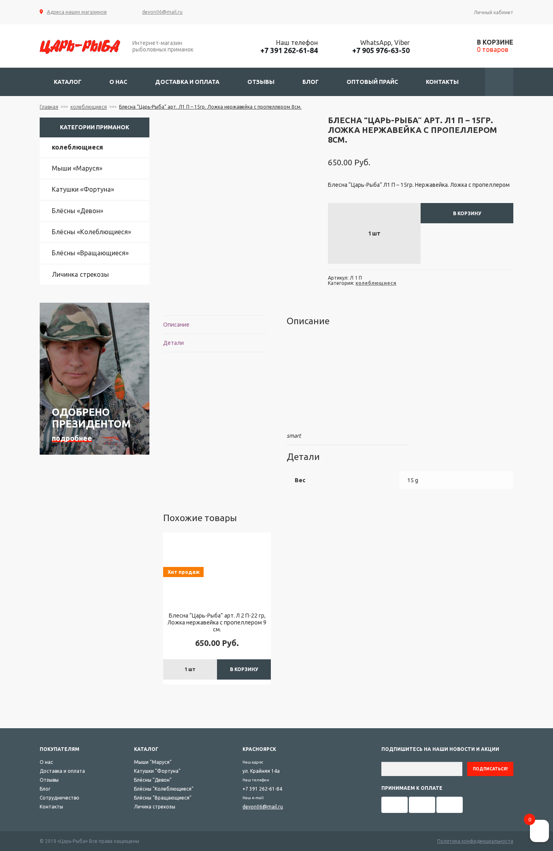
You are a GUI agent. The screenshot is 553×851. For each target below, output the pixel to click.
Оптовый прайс (372, 82)
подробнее (72, 438)
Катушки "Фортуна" (157, 771)
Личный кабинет (493, 12)
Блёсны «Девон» (77, 210)
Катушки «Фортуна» (83, 189)
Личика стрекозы (154, 806)
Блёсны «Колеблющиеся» (91, 231)
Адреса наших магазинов (76, 12)
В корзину (467, 213)
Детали (173, 343)
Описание (176, 324)
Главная (49, 106)
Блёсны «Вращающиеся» (90, 253)
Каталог (67, 82)
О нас (118, 82)
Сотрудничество (59, 797)
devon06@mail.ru (162, 12)
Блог (310, 82)
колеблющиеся (88, 106)
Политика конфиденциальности (475, 841)
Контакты (442, 82)
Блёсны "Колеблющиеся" (164, 788)
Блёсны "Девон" (153, 780)
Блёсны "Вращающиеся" (162, 797)
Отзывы (260, 82)
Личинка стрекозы (80, 274)
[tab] (214, 325)
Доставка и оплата (187, 82)
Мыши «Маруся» (77, 168)
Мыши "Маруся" (153, 762)
